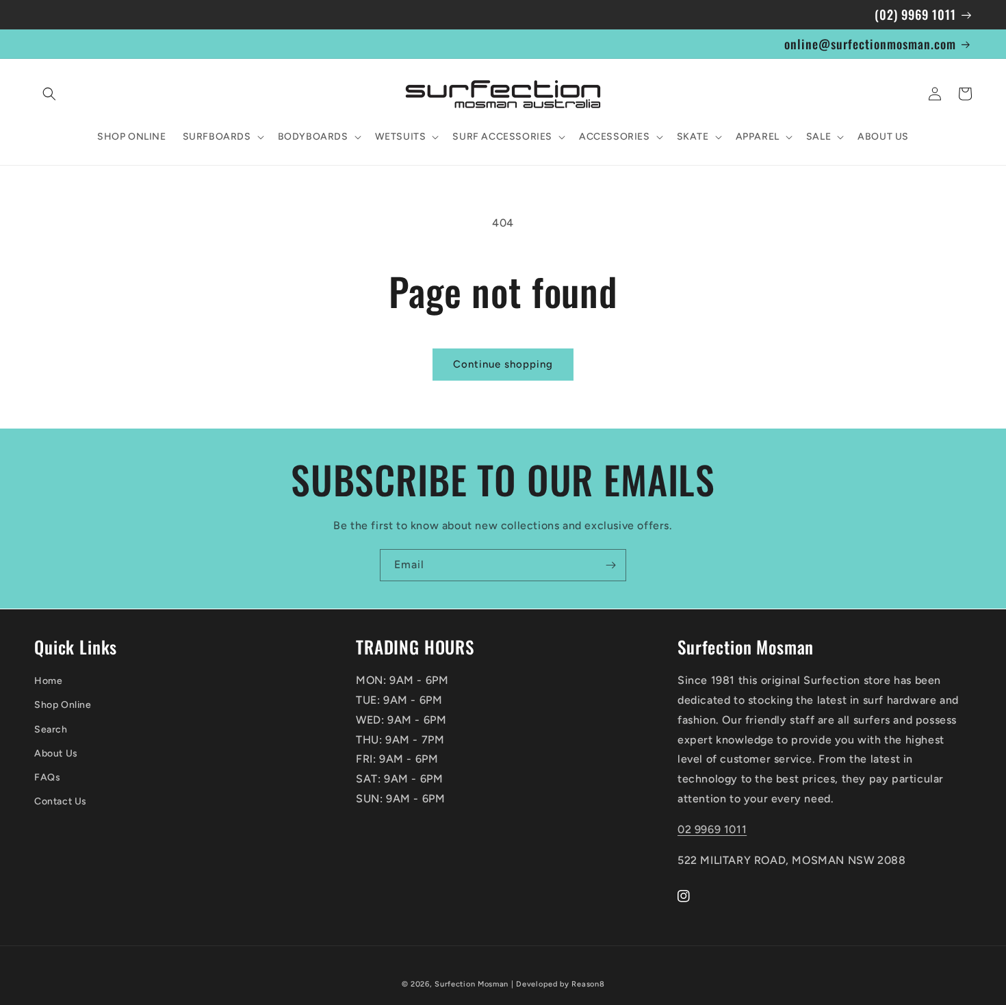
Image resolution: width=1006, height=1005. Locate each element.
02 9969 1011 (712, 829)
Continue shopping (503, 364)
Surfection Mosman (471, 984)
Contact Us (60, 801)
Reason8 (587, 984)
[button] (49, 94)
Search (51, 729)
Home (48, 681)
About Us (56, 753)
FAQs (47, 777)
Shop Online (63, 705)
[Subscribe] (610, 565)
